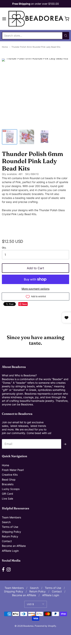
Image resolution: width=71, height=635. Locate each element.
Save (24, 304)
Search (6, 522)
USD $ (30, 604)
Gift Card (7, 493)
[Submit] (65, 35)
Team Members (11, 517)
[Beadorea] (35, 18)
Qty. (4, 247)
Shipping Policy (11, 531)
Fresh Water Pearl (13, 469)
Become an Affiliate (14, 545)
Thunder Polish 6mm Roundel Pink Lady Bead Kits (35, 47)
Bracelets (7, 484)
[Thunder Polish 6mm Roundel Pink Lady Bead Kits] (9, 136)
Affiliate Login (10, 550)
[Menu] (4, 19)
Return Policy (10, 536)
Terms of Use (10, 526)
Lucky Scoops (11, 489)
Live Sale (7, 498)
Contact (7, 541)
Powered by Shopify (45, 625)
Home (5, 47)
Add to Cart (35, 268)
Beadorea (28, 625)
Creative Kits (10, 474)
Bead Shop (9, 479)
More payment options (35, 288)
